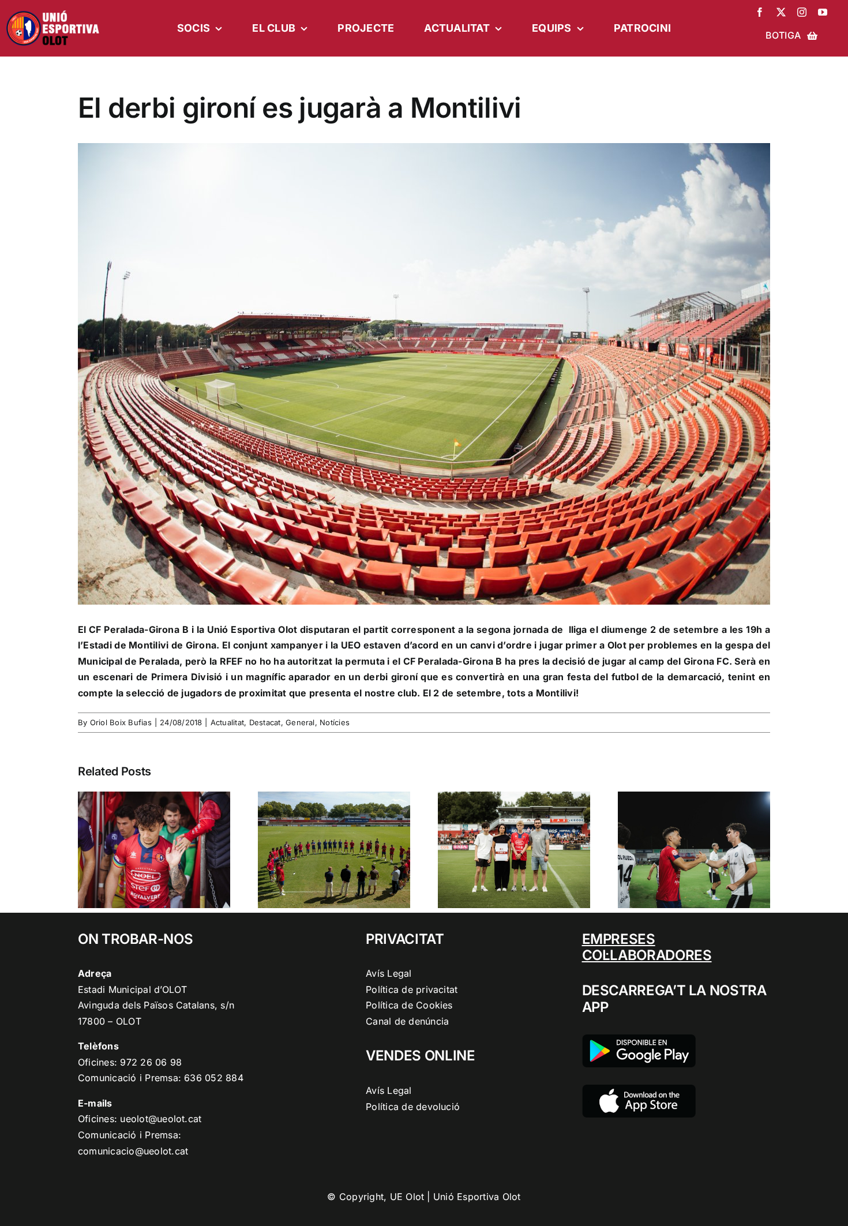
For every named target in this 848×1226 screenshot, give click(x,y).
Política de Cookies (409, 1005)
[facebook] (759, 12)
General (300, 722)
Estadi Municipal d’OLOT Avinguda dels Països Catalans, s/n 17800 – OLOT (156, 1005)
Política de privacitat (411, 989)
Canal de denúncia (407, 1021)
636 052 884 (213, 1077)
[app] (639, 1089)
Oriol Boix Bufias (121, 722)
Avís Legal (388, 973)
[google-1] (639, 1039)
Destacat (265, 722)
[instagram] (801, 12)
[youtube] (822, 12)
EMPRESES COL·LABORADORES (647, 947)
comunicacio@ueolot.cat (133, 1151)
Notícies (335, 722)
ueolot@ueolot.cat (160, 1118)
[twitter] (781, 12)
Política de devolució (413, 1106)
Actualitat (227, 722)
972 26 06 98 (151, 1062)
